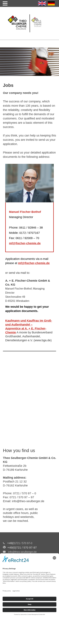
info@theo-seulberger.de (22, 551)
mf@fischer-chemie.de (25, 243)
